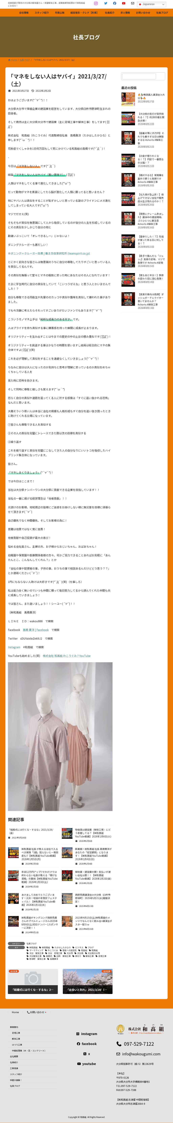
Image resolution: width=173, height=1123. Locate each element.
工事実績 (14, 1068)
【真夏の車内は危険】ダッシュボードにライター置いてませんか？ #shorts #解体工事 (151, 299)
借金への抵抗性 (70, 950)
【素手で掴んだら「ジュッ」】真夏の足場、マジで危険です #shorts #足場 (151, 259)
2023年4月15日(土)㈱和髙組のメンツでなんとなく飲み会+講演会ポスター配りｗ (93, 921)
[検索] (160, 76)
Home (15, 1012)
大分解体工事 (35, 956)
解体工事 (90, 956)
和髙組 (95, 950)
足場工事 (102, 956)
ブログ (91, 947)
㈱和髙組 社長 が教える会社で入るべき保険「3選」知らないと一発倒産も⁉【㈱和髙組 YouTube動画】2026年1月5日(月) (39, 854)
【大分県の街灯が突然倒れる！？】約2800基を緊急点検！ (151, 117)
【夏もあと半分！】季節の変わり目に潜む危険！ (151, 276)
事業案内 (14, 1027)
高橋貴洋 (54, 958)
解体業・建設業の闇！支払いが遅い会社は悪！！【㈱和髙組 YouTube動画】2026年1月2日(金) (93, 875)
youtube (89, 1063)
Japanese (148, 4)
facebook (89, 1043)
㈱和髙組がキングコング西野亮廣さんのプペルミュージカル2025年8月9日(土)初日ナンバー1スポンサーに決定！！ (39, 922)
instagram (89, 1033)
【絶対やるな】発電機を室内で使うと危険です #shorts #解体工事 (151, 178)
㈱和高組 (33, 947)
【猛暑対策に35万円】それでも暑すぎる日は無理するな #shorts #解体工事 (151, 138)
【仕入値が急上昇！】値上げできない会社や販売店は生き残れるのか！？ (151, 198)
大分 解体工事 (36, 953)
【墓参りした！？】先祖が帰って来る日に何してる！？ (151, 240)
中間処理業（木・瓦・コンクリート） (29, 1050)
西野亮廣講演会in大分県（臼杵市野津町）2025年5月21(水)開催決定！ (92, 898)
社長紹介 (14, 1062)
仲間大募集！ (16, 1080)
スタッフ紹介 (16, 1074)
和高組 (84, 950)
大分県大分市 (94, 953)
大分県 (80, 953)
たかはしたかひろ (63, 947)
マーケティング (36, 950)
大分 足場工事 (55, 953)
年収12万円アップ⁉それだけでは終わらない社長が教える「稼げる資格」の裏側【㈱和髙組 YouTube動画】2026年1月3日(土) (39, 877)
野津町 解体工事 (37, 958)
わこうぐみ (53, 950)
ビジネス (79, 947)
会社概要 (14, 1056)
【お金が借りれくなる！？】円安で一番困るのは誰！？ (151, 159)
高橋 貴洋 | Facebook (36, 630)
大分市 (70, 953)
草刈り (78, 956)
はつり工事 (17, 1044)
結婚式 (49, 956)
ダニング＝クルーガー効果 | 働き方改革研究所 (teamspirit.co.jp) (50, 253)
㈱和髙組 (46, 947)
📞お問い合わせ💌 (37, 1012)
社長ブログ (32, 943)
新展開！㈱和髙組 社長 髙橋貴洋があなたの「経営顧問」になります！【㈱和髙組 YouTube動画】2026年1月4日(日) (93, 854)
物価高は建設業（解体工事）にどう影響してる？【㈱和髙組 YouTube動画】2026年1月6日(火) (93, 833)
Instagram (14, 647)
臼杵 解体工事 (64, 956)
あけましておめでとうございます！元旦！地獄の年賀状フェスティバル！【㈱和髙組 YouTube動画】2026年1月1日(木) (39, 900)
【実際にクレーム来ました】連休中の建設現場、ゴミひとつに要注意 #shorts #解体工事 (151, 219)
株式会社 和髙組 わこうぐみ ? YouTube (67, 656)
